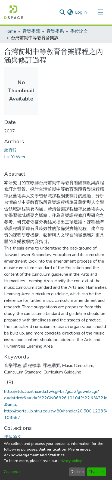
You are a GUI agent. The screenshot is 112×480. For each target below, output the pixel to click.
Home (10, 31)
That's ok (97, 471)
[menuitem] (70, 12)
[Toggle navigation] (100, 12)
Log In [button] (81, 12)
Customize (12, 471)
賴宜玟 (10, 150)
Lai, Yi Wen (14, 157)
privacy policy (70, 460)
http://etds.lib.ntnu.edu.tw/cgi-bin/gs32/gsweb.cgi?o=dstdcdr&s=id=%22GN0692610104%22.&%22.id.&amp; (55, 398)
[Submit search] (62, 12)
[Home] (13, 12)
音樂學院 (31, 31)
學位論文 (79, 31)
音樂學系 (55, 31)
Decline (77, 471)
